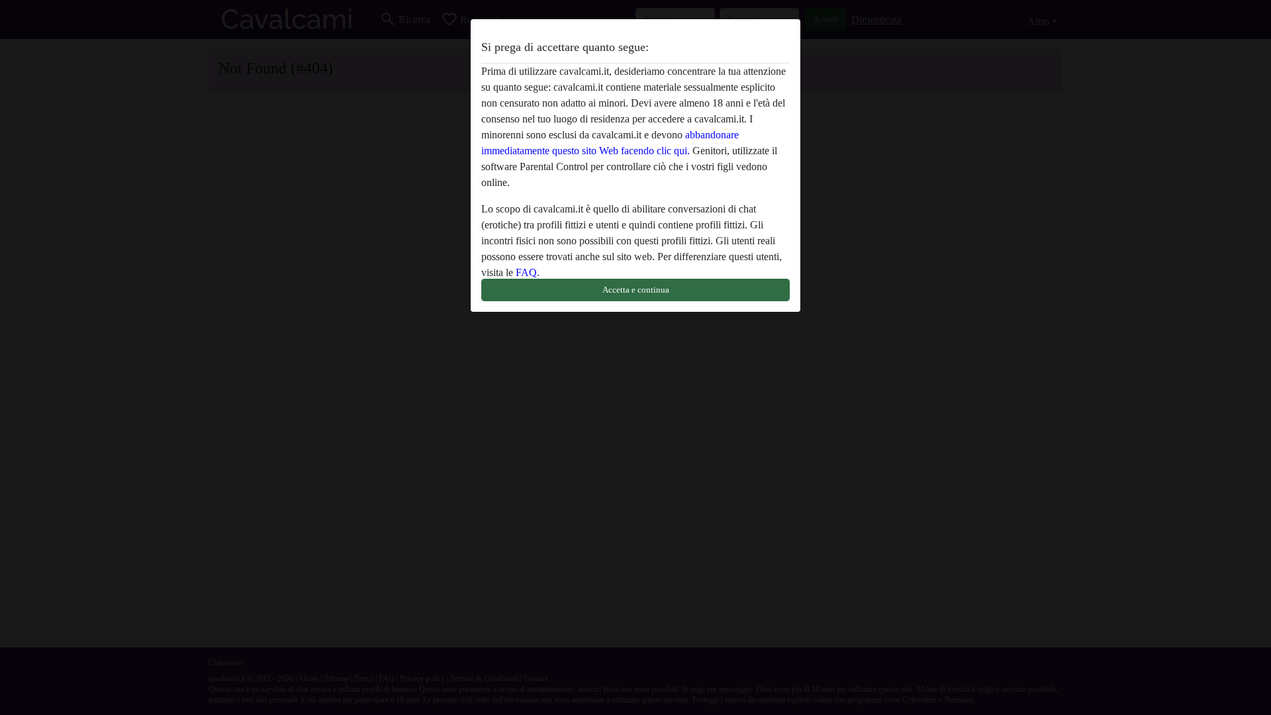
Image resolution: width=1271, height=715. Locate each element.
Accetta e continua (635, 290)
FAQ (526, 272)
